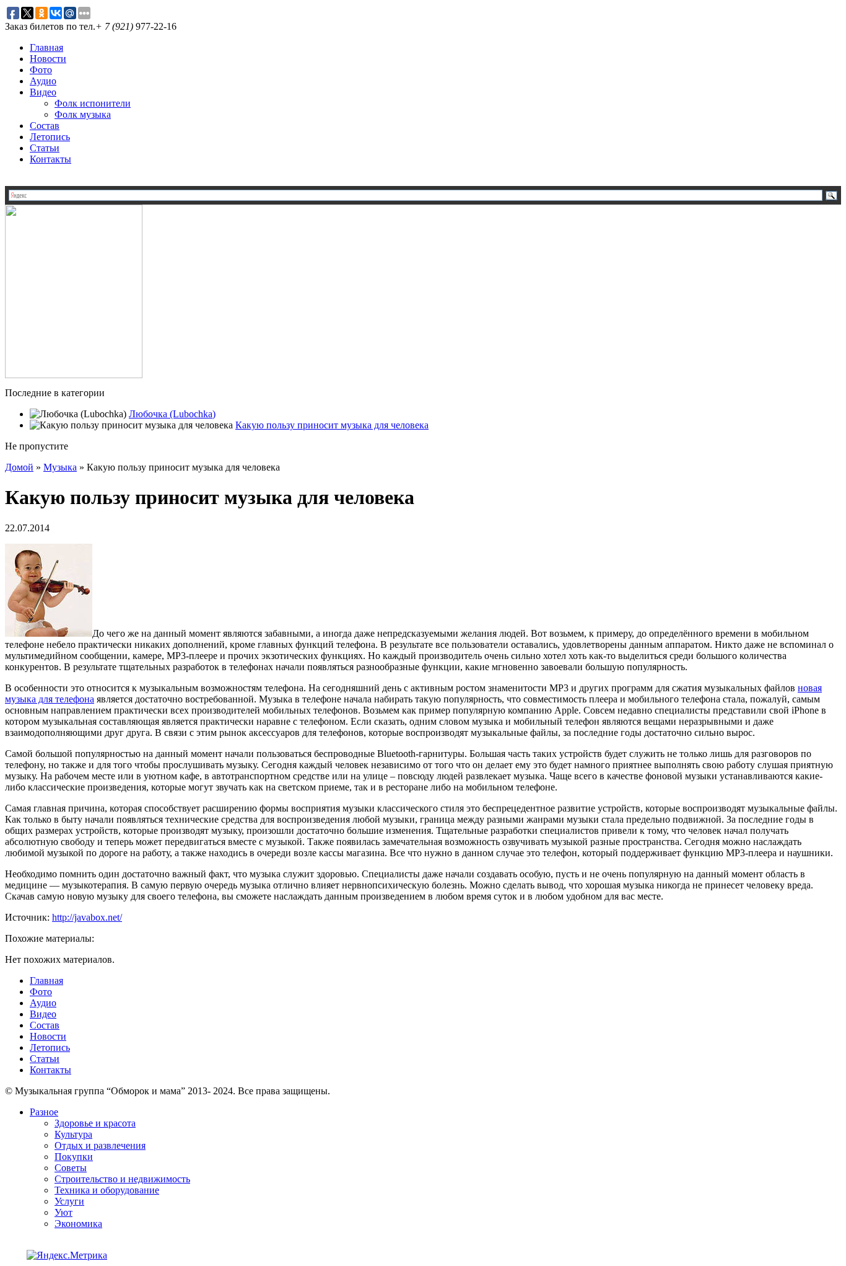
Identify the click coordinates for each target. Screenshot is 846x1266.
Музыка (60, 467)
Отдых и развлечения (100, 1145)
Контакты (50, 159)
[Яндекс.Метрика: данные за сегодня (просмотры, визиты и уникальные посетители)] (67, 1255)
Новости (48, 58)
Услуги (69, 1201)
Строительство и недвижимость (122, 1179)
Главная (46, 47)
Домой (19, 467)
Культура (73, 1134)
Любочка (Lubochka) (172, 414)
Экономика (78, 1223)
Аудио (43, 81)
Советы (71, 1167)
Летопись (50, 136)
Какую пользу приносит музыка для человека (332, 425)
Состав (44, 125)
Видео (43, 92)
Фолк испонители (93, 103)
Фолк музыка (83, 114)
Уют (63, 1212)
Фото (41, 69)
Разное (44, 1112)
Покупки (74, 1156)
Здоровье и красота (95, 1123)
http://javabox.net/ (87, 917)
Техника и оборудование (107, 1190)
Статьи (44, 148)
